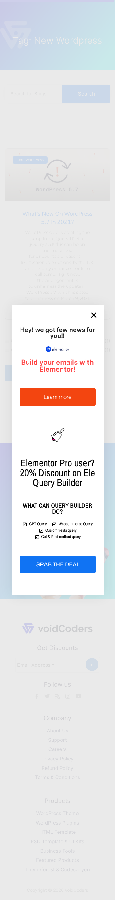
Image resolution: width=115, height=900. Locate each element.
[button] (94, 315)
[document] (57, 450)
